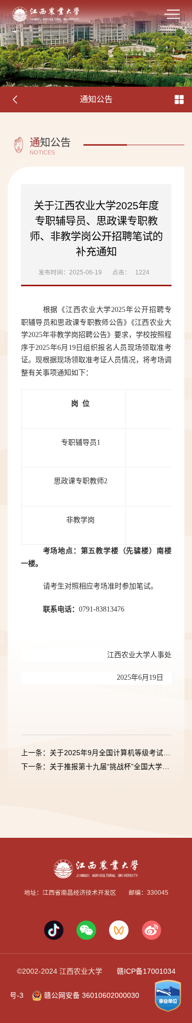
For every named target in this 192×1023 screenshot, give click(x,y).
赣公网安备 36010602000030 (90, 995)
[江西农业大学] (45, 13)
